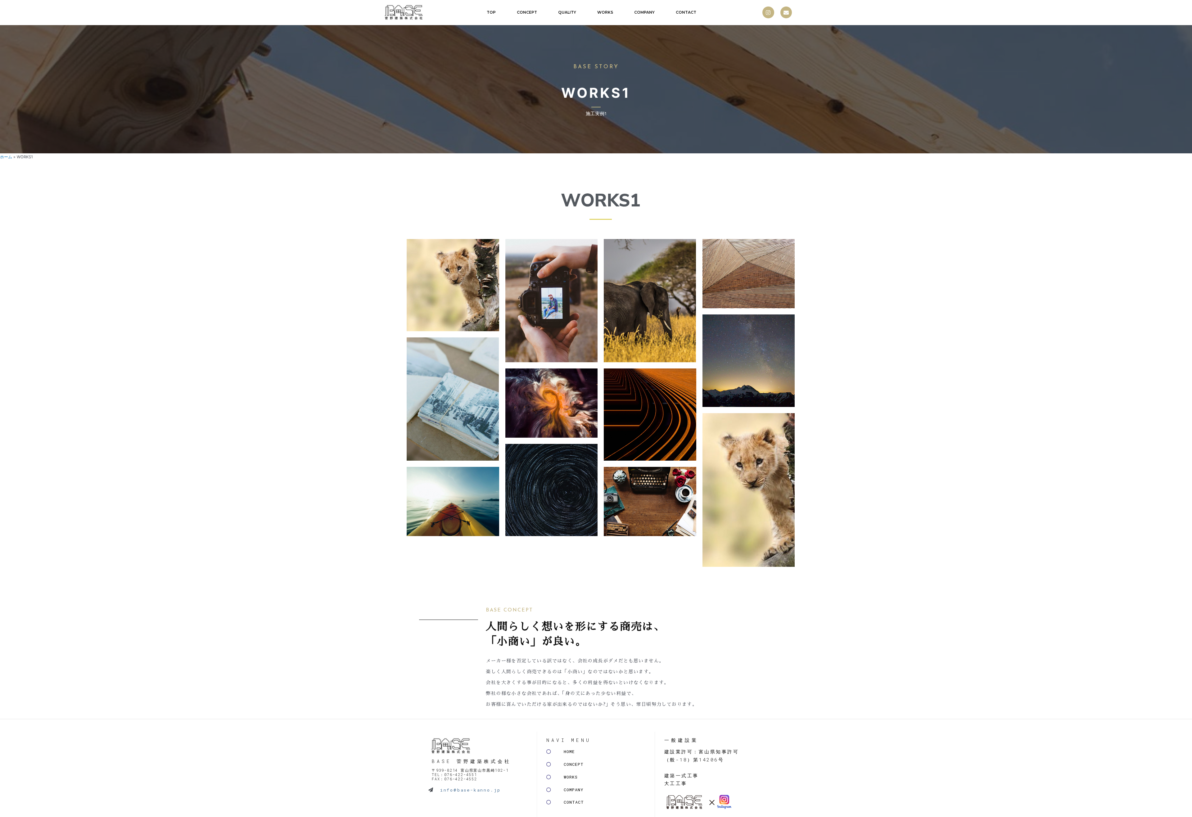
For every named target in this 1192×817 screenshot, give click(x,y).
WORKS (605, 12)
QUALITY (567, 12)
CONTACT (686, 12)
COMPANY (644, 12)
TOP (491, 12)
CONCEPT (527, 12)
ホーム (6, 157)
